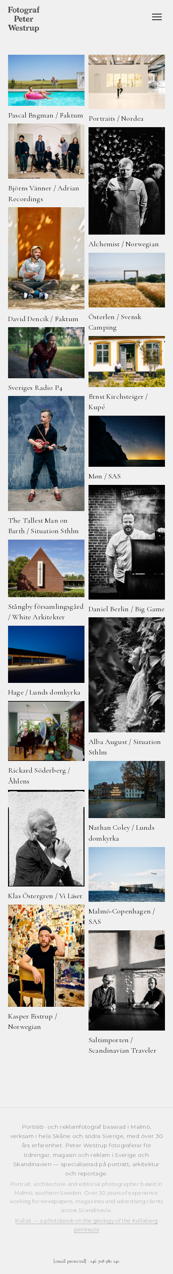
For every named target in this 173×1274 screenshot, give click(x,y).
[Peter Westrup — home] (23, 19)
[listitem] (46, 87)
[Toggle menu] (157, 17)
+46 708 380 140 (104, 1261)
